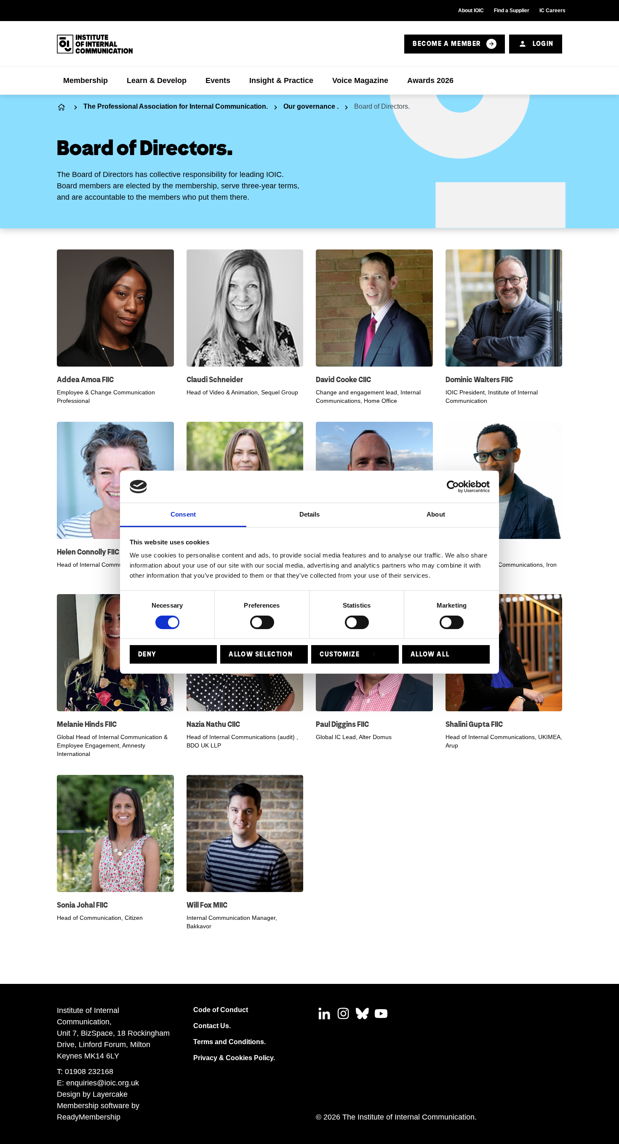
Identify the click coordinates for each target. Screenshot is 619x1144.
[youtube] (381, 1013)
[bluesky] (362, 1013)
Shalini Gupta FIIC (474, 724)
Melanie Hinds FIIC (87, 724)
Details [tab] (309, 514)
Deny (147, 654)
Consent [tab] (183, 514)
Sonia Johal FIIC (82, 904)
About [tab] (436, 514)
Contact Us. (212, 1025)
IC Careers (552, 10)
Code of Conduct (220, 1009)
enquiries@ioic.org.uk (102, 1083)
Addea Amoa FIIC (85, 379)
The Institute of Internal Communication (62, 106)
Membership (85, 80)
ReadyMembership (88, 1117)
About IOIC (471, 10)
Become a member (447, 44)
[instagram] (343, 1013)
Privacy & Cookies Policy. (234, 1057)
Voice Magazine (360, 80)
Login (543, 44)
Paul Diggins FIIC (342, 724)
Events (217, 80)
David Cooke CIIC (343, 379)
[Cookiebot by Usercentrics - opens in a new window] (453, 486)
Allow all (430, 654)
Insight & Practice (281, 80)
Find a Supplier (511, 10)
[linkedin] (324, 1013)
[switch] (262, 622)
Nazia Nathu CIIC (213, 724)
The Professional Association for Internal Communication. (175, 106)
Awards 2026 (430, 80)
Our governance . (311, 106)
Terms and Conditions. (229, 1041)
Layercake (110, 1094)
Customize (340, 654)
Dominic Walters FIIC (479, 379)
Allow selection (261, 654)
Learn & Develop (157, 80)
